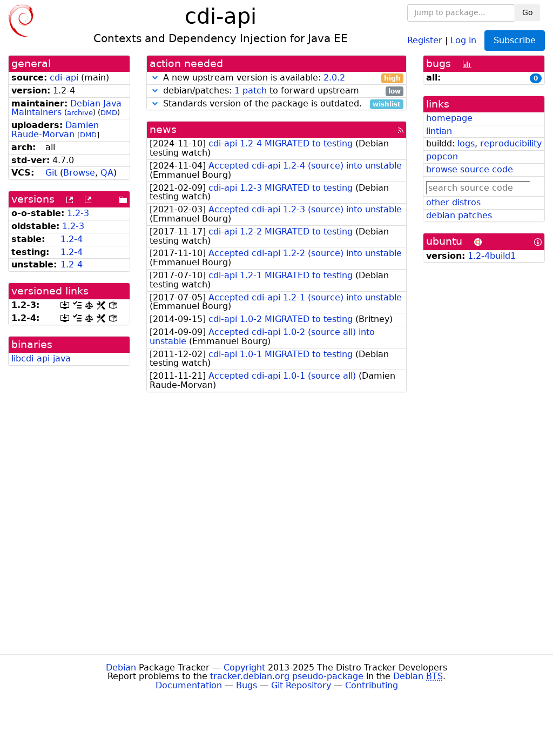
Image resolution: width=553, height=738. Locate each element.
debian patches (459, 215)
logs (466, 143)
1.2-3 (78, 213)
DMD (108, 113)
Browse (79, 172)
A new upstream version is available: (280, 78)
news (163, 129)
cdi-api (64, 77)
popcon (442, 156)
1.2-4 (71, 239)
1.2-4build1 (492, 256)
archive (80, 113)
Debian (121, 667)
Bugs (246, 685)
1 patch (250, 90)
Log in (463, 40)
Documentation (189, 685)
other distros (453, 202)
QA (106, 172)
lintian (439, 131)
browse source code (469, 169)
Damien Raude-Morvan (55, 129)
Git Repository (301, 685)
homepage (449, 118)
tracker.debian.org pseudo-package (286, 676)
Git (51, 172)
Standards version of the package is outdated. (280, 104)
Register (424, 40)
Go (527, 12)
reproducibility (511, 143)
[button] (155, 77)
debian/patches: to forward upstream (280, 91)
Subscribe (515, 40)
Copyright (244, 667)
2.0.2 (334, 77)
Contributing (371, 685)
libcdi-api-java (41, 358)
